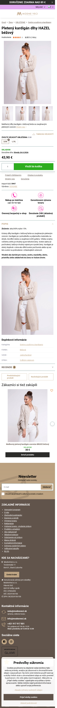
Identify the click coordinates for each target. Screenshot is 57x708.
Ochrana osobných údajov (15, 546)
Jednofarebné (25, 355)
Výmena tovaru (10, 521)
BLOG (6, 551)
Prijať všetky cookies (28, 697)
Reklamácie (9, 523)
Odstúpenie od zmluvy (13, 537)
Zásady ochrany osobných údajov (28, 690)
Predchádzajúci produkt (13, 376)
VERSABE (13, 186)
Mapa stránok (10, 540)
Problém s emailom (12, 529)
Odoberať (47, 487)
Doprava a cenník (11, 518)
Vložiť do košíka (33, 166)
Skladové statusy (11, 535)
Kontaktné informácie (13, 543)
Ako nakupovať (10, 532)
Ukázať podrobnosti (28, 703)
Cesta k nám (11, 575)
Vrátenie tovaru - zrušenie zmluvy (17, 526)
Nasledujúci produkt (39, 377)
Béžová (23, 350)
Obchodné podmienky (13, 515)
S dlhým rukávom (27, 360)
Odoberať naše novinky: (27, 480)
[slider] (18, 37)
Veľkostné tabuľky (11, 548)
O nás (6, 512)
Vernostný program (12, 510)
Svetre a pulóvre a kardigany (31, 345)
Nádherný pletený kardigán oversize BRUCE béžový (27, 444)
